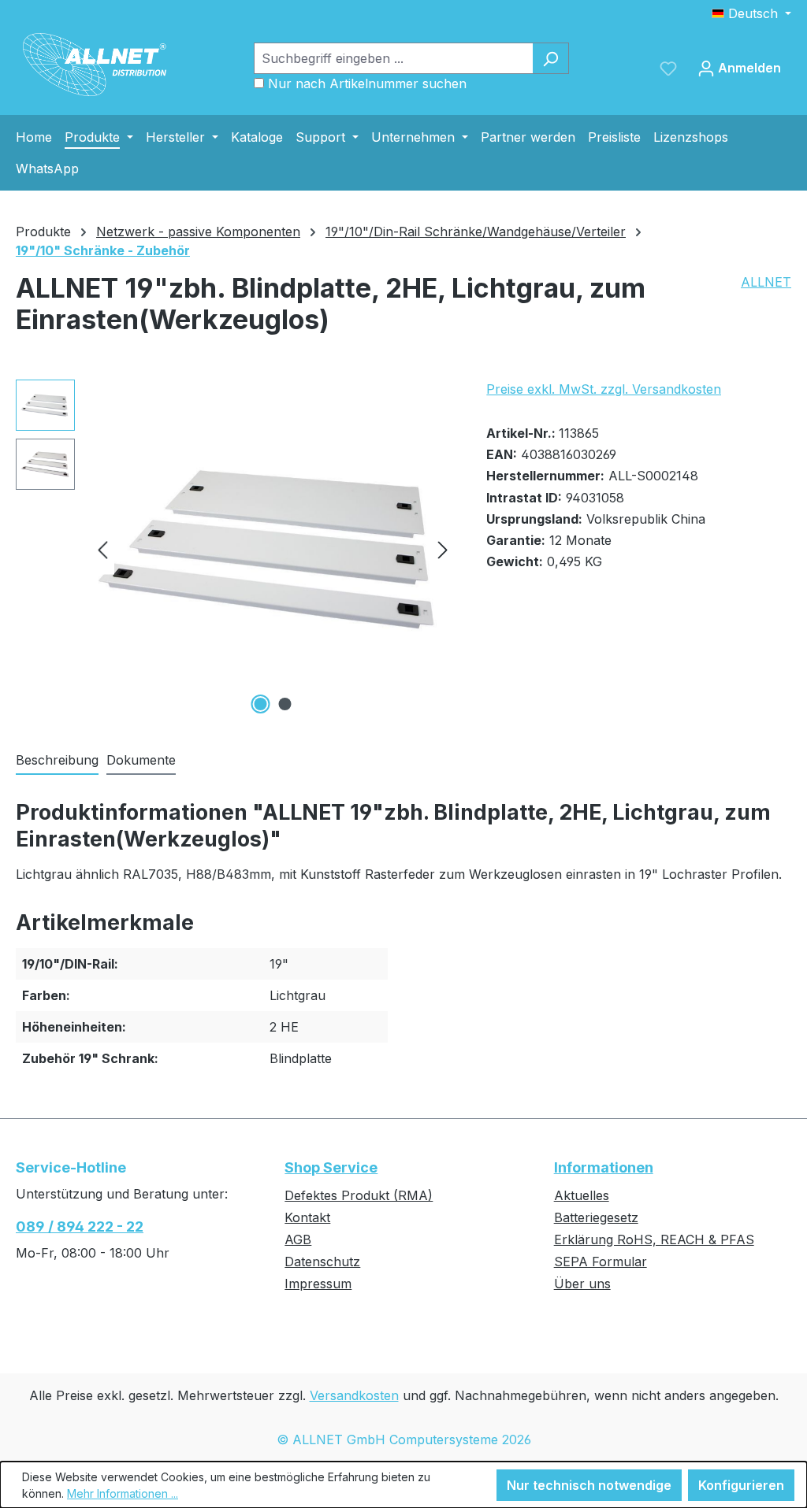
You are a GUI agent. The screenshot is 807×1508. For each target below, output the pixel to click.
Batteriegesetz (596, 1217)
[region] (235, 549)
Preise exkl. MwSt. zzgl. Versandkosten (603, 389)
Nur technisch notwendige (589, 1485)
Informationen (603, 1167)
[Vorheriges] (102, 549)
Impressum (317, 1283)
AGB (297, 1239)
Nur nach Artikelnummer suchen (367, 83)
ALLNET (766, 282)
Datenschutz (322, 1261)
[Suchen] (550, 58)
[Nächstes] (443, 549)
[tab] (57, 761)
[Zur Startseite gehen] (94, 64)
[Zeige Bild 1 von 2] (260, 704)
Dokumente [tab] (141, 760)
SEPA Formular (600, 1261)
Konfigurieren (741, 1485)
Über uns (582, 1283)
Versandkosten (354, 1395)
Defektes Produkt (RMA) (358, 1195)
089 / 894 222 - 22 (79, 1226)
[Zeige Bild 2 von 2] (284, 704)
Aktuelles (581, 1195)
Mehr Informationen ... (122, 1493)
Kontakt (307, 1217)
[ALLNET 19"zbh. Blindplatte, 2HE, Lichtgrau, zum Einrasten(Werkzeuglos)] (273, 549)
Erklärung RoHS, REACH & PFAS (654, 1239)
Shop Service (330, 1167)
